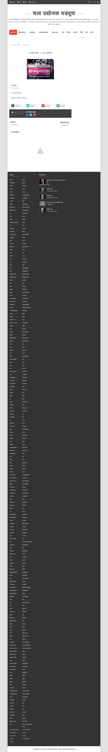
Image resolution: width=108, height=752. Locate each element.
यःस (23, 508)
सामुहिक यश (24, 672)
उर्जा (23, 225)
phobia (24, 732)
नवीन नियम (24, 383)
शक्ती (11, 599)
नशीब (23, 386)
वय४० (11, 557)
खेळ (10, 283)
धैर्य (23, 359)
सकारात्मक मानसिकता (26, 648)
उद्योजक (23, 219)
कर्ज (10, 253)
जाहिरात (11, 316)
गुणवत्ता (11, 292)
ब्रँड (23, 453)
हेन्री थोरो (24, 718)
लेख (23, 548)
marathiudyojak (26, 729)
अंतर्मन (23, 180)
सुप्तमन (11, 678)
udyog (11, 738)
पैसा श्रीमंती (12, 417)
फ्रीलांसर (12, 438)
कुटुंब (23, 265)
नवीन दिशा (24, 380)
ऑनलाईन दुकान (13, 234)
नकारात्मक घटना (13, 371)
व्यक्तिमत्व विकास (13, 581)
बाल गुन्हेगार (12, 450)
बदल (11, 441)
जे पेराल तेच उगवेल (13, 323)
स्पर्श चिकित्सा (25, 697)
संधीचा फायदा (25, 633)
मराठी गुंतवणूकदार (25, 475)
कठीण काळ (12, 246)
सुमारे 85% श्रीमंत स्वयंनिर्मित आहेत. (55, 202)
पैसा (23, 414)
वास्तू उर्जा (12, 563)
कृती (10, 268)
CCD (11, 724)
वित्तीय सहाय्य (12, 569)
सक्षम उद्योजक (25, 666)
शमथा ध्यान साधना (25, 602)
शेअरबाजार (24, 611)
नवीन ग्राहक (12, 380)
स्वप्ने (23, 706)
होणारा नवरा (24, 721)
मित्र (11, 499)
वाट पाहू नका (24, 557)
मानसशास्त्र (12, 487)
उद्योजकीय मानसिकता (14, 222)
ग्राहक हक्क (12, 304)
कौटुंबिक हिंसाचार (25, 277)
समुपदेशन (24, 657)
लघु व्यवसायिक (25, 545)
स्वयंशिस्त (11, 709)
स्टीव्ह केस (24, 685)
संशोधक (23, 639)
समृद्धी (11, 660)
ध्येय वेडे (23, 368)
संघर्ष (11, 630)
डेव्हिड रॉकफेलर (13, 338)
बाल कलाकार (25, 447)
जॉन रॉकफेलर (25, 323)
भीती (10, 462)
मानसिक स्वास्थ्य (25, 493)
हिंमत (23, 715)
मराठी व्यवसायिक (25, 481)
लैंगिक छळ (12, 551)
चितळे (23, 313)
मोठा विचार (12, 505)
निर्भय (23, 392)
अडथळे (11, 186)
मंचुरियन (11, 469)
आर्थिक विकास (49, 53)
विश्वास (11, 575)
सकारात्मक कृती (13, 645)
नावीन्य (11, 389)
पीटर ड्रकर (24, 411)
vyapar (11, 741)
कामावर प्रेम (24, 262)
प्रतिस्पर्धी (12, 423)
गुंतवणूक (11, 289)
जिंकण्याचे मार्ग (12, 319)
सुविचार (11, 681)
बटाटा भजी (24, 438)
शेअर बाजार (12, 611)
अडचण (23, 183)
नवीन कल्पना (24, 377)
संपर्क (25, 2)
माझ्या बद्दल (12, 2)
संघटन (23, 627)
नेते (10, 399)
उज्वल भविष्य (24, 213)
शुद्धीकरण (24, 608)
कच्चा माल (12, 243)
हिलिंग (11, 718)
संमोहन (11, 636)
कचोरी (23, 240)
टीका (11, 329)
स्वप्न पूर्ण (11, 706)
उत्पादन (23, 216)
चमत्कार (11, 307)
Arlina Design (70, 749)
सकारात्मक (12, 642)
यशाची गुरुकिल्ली (13, 517)
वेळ (10, 578)
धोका (11, 365)
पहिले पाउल (24, 408)
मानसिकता (12, 496)
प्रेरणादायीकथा (25, 429)
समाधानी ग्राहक (13, 657)
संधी (10, 633)
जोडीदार (11, 326)
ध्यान (23, 365)
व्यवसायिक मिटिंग (13, 590)
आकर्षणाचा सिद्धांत (25, 195)
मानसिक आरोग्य (13, 490)
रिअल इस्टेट (24, 529)
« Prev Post (14, 125)
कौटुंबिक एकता (25, 271)
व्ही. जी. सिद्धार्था (25, 596)
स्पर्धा (11, 697)
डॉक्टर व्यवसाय (25, 338)
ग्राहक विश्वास (25, 298)
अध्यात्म (11, 189)
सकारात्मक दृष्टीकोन (26, 645)
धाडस (23, 353)
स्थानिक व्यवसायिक (26, 694)
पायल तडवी (12, 411)
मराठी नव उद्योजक (13, 478)
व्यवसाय (23, 581)
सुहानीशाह (24, 681)
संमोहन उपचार (25, 636)
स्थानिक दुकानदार (13, 694)
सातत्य (23, 669)
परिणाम (11, 408)
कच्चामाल (24, 243)
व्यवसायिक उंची (13, 587)
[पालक (11, 180)
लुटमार (11, 548)
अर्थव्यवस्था (12, 195)
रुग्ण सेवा (24, 535)
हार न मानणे (12, 712)
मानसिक (24, 487)
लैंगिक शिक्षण (24, 551)
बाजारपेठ (11, 444)
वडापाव (23, 554)
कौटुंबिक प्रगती (13, 274)
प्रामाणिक (24, 426)
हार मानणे (24, 712)
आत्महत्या (11, 201)
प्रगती (23, 420)
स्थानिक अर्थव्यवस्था (14, 691)
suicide (24, 735)
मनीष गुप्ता (12, 472)
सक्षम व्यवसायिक (13, 669)
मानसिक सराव (12, 493)
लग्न (10, 542)
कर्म (23, 253)
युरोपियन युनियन (25, 523)
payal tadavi (13, 732)
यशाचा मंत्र (24, 514)
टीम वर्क (11, 332)
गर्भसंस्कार (24, 286)
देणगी (19, 2)
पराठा (23, 405)
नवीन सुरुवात (12, 386)
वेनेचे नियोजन (24, 575)
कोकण (11, 271)
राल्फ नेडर (12, 529)
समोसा (23, 660)
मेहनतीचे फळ (12, 502)
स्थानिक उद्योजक (25, 691)
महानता (11, 484)
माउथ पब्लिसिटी (25, 484)
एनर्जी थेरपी (12, 231)
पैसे (23, 417)
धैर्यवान (11, 362)
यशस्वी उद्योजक (13, 514)
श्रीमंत (11, 624)
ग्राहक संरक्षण (12, 301)
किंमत (11, 265)
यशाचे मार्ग (24, 520)
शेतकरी (11, 615)
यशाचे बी (11, 520)
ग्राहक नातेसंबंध (13, 298)
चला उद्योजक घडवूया (31, 112)
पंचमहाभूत (12, 405)
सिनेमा (11, 675)
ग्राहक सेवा (24, 301)
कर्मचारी (11, 256)
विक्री (11, 566)
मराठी (23, 472)
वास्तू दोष (24, 563)
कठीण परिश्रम (25, 246)
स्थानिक (23, 688)
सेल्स (11, 685)
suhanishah (13, 735)
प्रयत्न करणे (12, 426)
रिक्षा (10, 535)
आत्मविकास (12, 198)
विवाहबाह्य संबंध (25, 572)
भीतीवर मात (24, 462)
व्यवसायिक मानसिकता (26, 587)
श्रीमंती (23, 624)
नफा (10, 374)
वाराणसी (11, 560)
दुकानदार (11, 350)
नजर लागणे (24, 371)
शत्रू (23, 599)
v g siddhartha (26, 738)
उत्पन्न (11, 216)
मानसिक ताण (24, 490)
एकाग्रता (24, 228)
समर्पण (23, 651)
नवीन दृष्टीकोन (12, 383)
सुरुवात (23, 678)
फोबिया (23, 432)
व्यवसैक (23, 593)
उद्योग (11, 219)
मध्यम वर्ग (24, 469)
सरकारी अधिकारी (13, 663)
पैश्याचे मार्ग (12, 414)
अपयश (11, 192)
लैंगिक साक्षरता (12, 554)
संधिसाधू (24, 630)
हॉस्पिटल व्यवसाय (13, 721)
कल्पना (23, 256)
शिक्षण (11, 608)
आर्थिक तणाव (12, 207)
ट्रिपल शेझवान (25, 332)
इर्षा (10, 213)
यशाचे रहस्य (12, 523)
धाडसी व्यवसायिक (13, 359)
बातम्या (23, 444)
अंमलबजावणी (12, 183)
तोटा (23, 344)
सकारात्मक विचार (13, 651)
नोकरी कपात (24, 402)
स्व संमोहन (12, 703)
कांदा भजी (24, 259)
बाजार (23, 441)
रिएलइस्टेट (12, 532)
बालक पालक (24, 450)
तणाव (11, 344)
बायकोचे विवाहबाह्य (13, 447)
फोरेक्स (11, 435)
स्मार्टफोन (24, 700)
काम (10, 262)
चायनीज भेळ (24, 310)
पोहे (10, 420)
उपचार (23, 222)
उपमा (11, 225)
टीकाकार (24, 329)
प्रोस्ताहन (11, 432)
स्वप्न (23, 703)
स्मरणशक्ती (12, 700)
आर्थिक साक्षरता (25, 210)
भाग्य (23, 459)
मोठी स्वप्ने (24, 505)
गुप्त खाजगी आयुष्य (25, 292)
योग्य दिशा (12, 526)
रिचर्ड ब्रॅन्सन (24, 532)
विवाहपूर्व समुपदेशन (13, 572)
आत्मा (23, 201)
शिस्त (23, 605)
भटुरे (23, 456)
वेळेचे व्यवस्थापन (25, 578)
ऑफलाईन (12, 237)
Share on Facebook (18, 105)
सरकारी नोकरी (13, 666)
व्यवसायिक (24, 584)
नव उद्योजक (24, 374)
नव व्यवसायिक (12, 377)
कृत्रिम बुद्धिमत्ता (25, 268)
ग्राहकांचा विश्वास (25, 304)
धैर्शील (23, 362)
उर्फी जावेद (12, 228)
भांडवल (11, 459)
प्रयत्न (23, 423)
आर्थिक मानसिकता (26, 207)
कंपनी (11, 240)
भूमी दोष (11, 465)
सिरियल (23, 675)
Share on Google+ (47, 105)
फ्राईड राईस (24, 435)
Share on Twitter (32, 105)
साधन (11, 672)
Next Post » (65, 125)
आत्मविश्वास (24, 198)
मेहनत (23, 499)
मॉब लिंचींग (24, 502)
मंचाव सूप (24, 465)
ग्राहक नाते (24, 295)
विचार (23, 566)
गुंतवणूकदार (24, 289)
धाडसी (11, 356)
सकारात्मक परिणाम (13, 648)
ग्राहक (11, 295)
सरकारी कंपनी (25, 663)
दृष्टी (10, 353)
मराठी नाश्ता (24, 478)
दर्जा (10, 347)
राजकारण (24, 526)
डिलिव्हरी (24, 335)
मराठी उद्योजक (12, 475)
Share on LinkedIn (62, 105)
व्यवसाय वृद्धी (12, 584)
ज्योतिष (23, 326)
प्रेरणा (11, 429)
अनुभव (23, 189)
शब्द (10, 602)
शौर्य (23, 621)
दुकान (23, 347)
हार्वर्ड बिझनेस (12, 715)
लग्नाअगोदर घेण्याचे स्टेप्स (27, 542)
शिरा (10, 605)
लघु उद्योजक (12, 545)
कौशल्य (11, 280)
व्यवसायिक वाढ (25, 590)
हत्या (23, 709)
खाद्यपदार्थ (24, 280)
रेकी (23, 538)
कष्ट (10, 259)
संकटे (11, 627)
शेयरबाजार (24, 618)
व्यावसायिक (12, 596)
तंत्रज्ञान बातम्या (25, 341)
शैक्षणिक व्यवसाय (13, 621)
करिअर (11, 250)
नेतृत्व (23, 396)
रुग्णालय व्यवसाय (13, 538)
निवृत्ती (11, 396)
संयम (11, 639)
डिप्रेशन (11, 335)
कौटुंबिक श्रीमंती (25, 274)
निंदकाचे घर (24, 389)
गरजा (23, 283)
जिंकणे (23, 316)
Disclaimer (33, 2)
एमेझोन (23, 231)
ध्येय (10, 368)
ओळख (23, 237)
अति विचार (24, 186)
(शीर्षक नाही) (49, 189)
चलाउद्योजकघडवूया (13, 310)
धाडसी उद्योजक (25, 356)
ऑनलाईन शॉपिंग (25, 234)
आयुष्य (11, 204)
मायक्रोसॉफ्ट (24, 496)
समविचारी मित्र (13, 654)
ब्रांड (11, 456)
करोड (23, 250)
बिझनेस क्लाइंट (12, 453)
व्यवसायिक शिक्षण (13, 593)
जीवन (23, 319)
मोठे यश (11, 508)
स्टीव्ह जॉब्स (12, 688)
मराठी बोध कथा (13, 481)
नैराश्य (23, 399)
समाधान (23, 654)
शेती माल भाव (12, 618)
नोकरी (11, 402)
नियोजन (11, 392)
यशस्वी (23, 511)
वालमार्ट (23, 560)
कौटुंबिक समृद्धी (13, 277)
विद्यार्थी (23, 569)
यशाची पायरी (24, 517)
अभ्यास (23, 192)
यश (10, 511)
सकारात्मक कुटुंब (25, 642)
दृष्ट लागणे (24, 350)
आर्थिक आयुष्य (25, 204)
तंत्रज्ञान (11, 341)
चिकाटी (11, 313)
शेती (23, 615)
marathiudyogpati (14, 729)
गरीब (11, 286)
